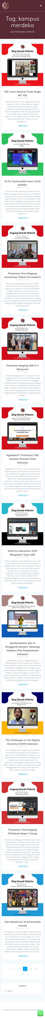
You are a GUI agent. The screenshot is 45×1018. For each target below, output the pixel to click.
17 (24, 974)
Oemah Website (37, 1010)
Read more (22, 125)
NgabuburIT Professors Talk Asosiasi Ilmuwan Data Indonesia (22, 459)
